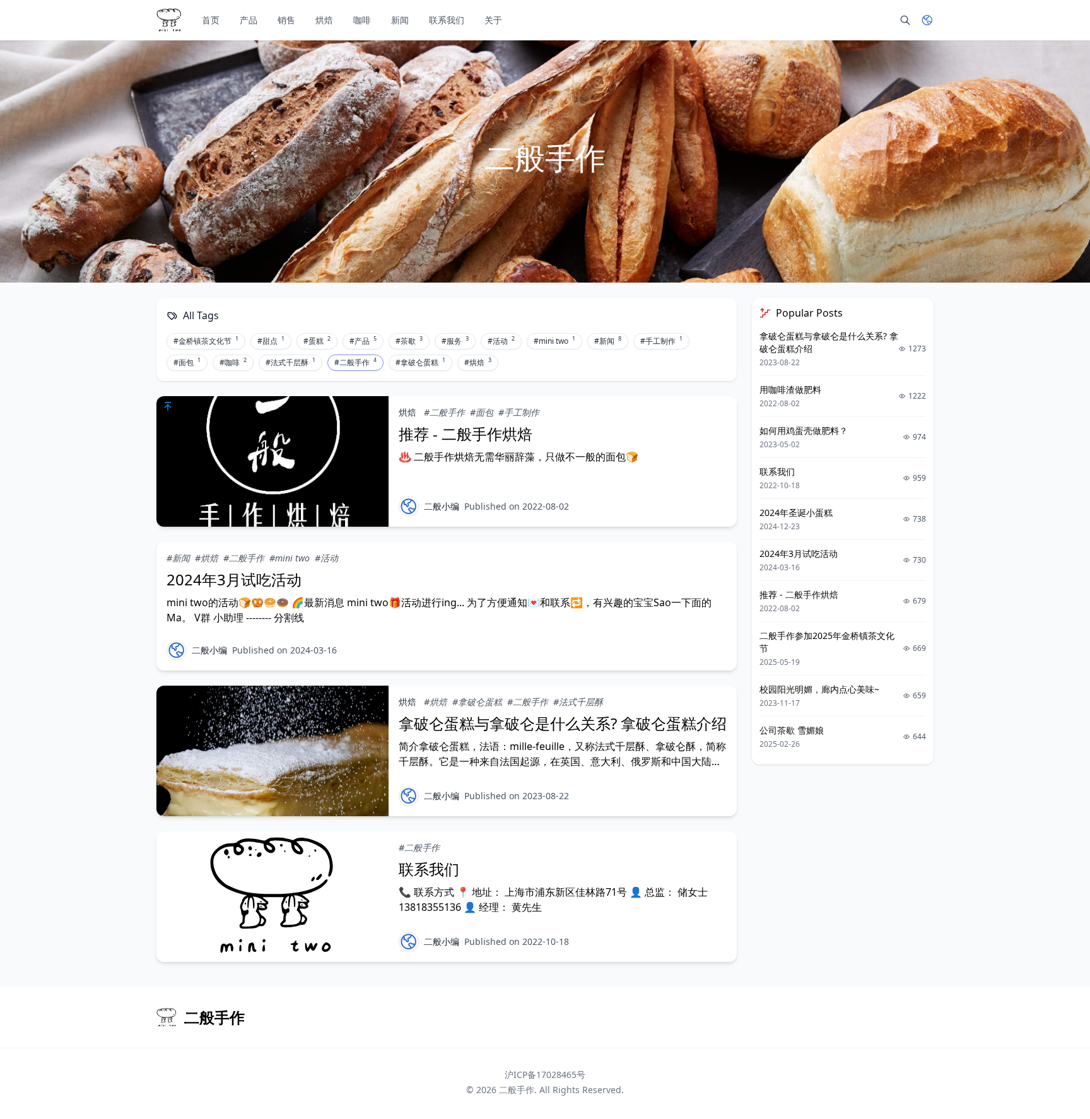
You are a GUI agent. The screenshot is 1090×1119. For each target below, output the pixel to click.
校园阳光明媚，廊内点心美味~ (819, 689)
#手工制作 (661, 340)
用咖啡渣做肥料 (790, 389)
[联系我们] (272, 896)
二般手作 (516, 1090)
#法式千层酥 (290, 362)
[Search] (905, 20)
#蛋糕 (317, 340)
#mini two (554, 340)
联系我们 (446, 20)
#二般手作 (355, 362)
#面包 (187, 362)
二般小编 (441, 506)
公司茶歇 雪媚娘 (791, 730)
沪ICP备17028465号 (545, 1075)
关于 (493, 20)
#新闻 (607, 340)
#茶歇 (409, 340)
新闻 (400, 20)
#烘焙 (477, 362)
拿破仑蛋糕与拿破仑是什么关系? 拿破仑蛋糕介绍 (563, 723)
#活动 (501, 340)
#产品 (363, 340)
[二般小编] (409, 506)
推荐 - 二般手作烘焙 (465, 433)
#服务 (455, 340)
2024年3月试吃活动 (234, 579)
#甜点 (270, 340)
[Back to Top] (1049, 1078)
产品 (248, 20)
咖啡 (362, 20)
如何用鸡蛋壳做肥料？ (803, 430)
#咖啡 (233, 362)
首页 (211, 20)
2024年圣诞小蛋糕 (796, 512)
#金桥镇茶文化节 (205, 340)
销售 (286, 20)
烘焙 (324, 20)
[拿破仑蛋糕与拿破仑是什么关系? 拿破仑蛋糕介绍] (272, 751)
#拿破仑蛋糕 (420, 362)
